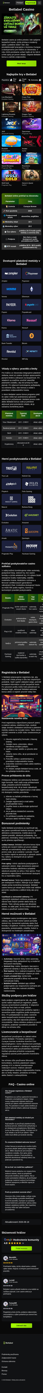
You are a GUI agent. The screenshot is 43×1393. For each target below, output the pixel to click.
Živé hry (14, 80)
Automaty (34, 80)
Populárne (5, 80)
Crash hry (24, 80)
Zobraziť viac (21, 1325)
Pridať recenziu (21, 1248)
